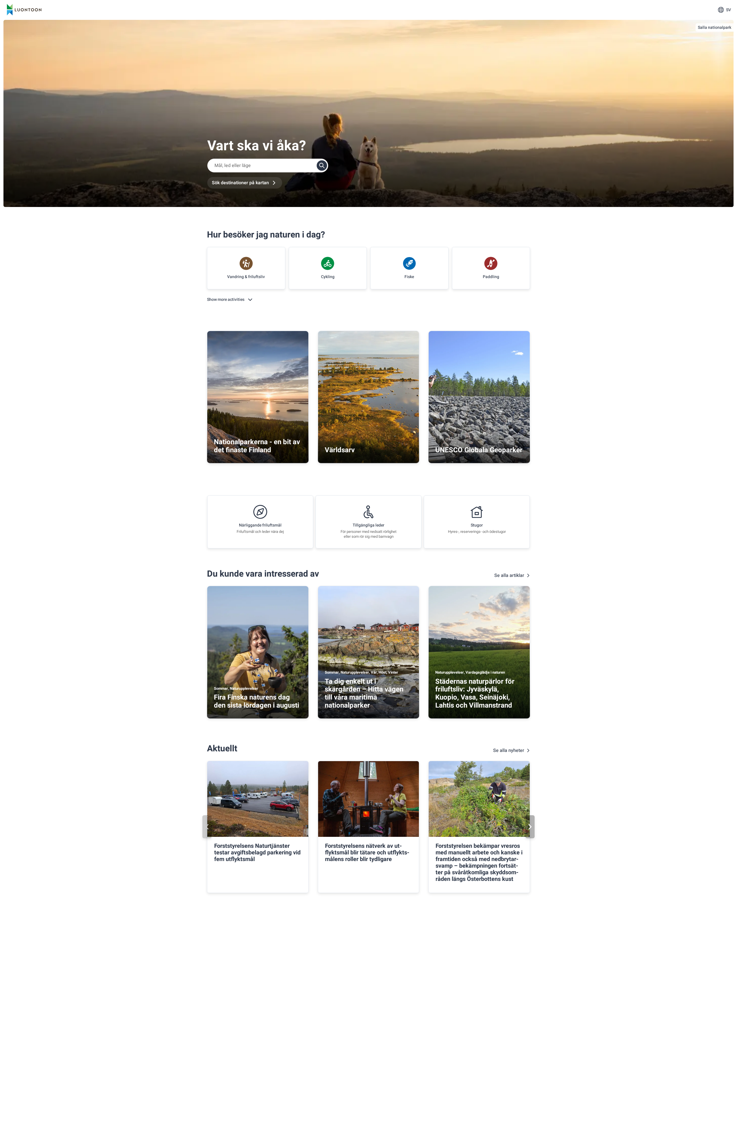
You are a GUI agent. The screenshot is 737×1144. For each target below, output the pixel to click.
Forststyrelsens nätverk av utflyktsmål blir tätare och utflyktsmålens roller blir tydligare (367, 852)
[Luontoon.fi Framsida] (24, 10)
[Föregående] (207, 826)
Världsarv (340, 450)
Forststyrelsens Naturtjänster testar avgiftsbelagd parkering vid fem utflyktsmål (257, 852)
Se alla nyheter (508, 750)
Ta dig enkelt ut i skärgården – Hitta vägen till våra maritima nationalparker (364, 693)
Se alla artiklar (509, 575)
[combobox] (267, 165)
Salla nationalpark (714, 27)
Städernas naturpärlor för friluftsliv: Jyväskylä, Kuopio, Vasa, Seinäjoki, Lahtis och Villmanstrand (474, 693)
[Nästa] (530, 826)
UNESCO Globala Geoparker (479, 450)
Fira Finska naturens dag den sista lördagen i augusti (256, 701)
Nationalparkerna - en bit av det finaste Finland (257, 446)
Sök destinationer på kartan (240, 182)
